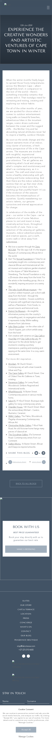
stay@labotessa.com (26, 646)
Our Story (26, 605)
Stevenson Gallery (16, 382)
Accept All (26, 729)
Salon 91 (12, 400)
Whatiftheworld (15, 391)
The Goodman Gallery (18, 434)
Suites (25, 601)
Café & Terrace (26, 609)
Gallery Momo (14, 443)
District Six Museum (16, 311)
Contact (26, 631)
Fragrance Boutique (26, 640)
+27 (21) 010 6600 (26, 649)
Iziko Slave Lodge (16, 326)
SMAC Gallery (14, 416)
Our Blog (26, 636)
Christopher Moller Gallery (19, 425)
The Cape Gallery (16, 373)
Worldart (12, 364)
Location (26, 614)
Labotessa (11, 241)
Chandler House (15, 407)
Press (26, 618)
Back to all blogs (26, 483)
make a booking (26, 549)
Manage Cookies (26, 736)
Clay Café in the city (29, 338)
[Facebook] (43, 453)
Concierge (26, 622)
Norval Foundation (24, 259)
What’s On (26, 627)
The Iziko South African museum (22, 289)
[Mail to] (36, 453)
